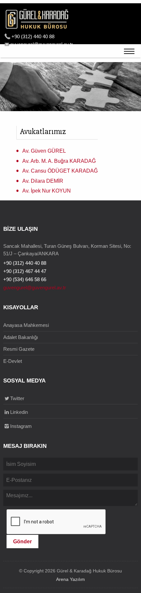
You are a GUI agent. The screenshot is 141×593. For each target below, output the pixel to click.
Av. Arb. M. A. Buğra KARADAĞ (59, 161)
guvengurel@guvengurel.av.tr (34, 287)
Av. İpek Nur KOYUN (46, 191)
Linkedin (19, 412)
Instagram (21, 426)
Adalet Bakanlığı (20, 337)
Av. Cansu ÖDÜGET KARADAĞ (60, 171)
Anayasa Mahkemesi (26, 325)
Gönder (22, 541)
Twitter (17, 398)
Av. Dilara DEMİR (42, 181)
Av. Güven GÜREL (44, 151)
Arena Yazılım (70, 579)
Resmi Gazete (18, 349)
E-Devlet (12, 361)
